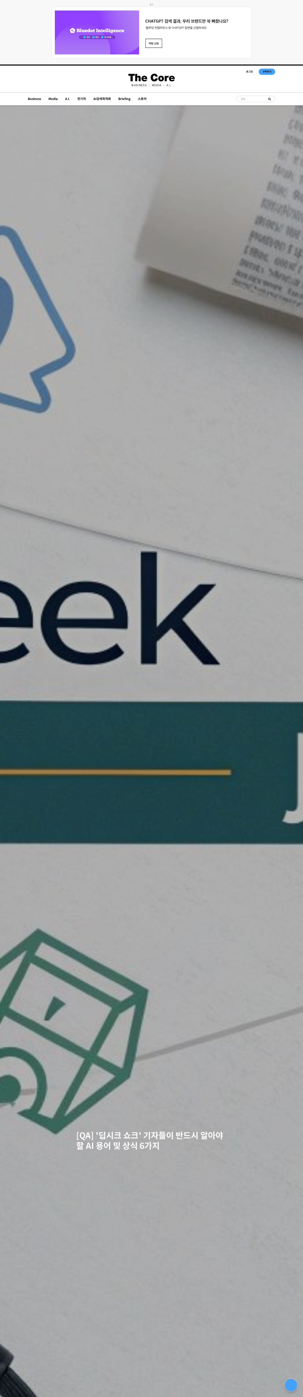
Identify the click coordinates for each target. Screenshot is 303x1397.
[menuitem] (139, 85)
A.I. (169, 85)
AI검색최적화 (102, 99)
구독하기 (266, 71)
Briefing (124, 99)
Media (157, 85)
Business (139, 85)
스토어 (142, 99)
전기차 (81, 99)
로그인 (249, 71)
